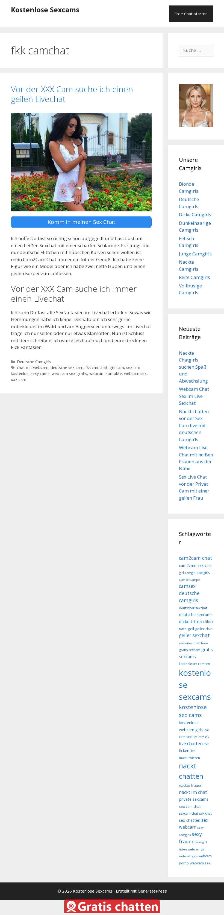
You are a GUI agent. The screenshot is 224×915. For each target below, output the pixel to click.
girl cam (117, 367)
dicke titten (190, 622)
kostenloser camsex (194, 664)
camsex (187, 586)
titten (183, 849)
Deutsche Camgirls (34, 361)
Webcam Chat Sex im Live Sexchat (194, 396)
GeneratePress (152, 891)
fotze (183, 629)
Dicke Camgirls (195, 214)
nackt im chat (193, 792)
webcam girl (196, 849)
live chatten (191, 744)
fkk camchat (96, 367)
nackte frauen (190, 785)
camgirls (203, 572)
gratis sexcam (189, 650)
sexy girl (201, 842)
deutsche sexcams (196, 614)
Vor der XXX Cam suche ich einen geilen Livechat (72, 93)
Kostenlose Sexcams (45, 9)
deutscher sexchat (193, 608)
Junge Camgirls (195, 253)
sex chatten (189, 820)
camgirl (190, 573)
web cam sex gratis (69, 373)
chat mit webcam (32, 367)
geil (191, 628)
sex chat (205, 813)
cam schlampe (189, 580)
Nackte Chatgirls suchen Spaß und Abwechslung (193, 367)
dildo (208, 622)
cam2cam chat (195, 558)
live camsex (201, 737)
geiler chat (204, 628)
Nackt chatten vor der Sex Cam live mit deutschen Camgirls (194, 425)
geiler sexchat (194, 635)
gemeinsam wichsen (193, 643)
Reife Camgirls (194, 277)
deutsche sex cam (67, 367)
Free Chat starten (191, 13)
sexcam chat (188, 813)
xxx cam (18, 379)
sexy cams (40, 373)
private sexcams (193, 799)
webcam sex (135, 373)
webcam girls (188, 856)
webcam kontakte (105, 373)
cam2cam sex (191, 565)
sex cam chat (190, 806)
